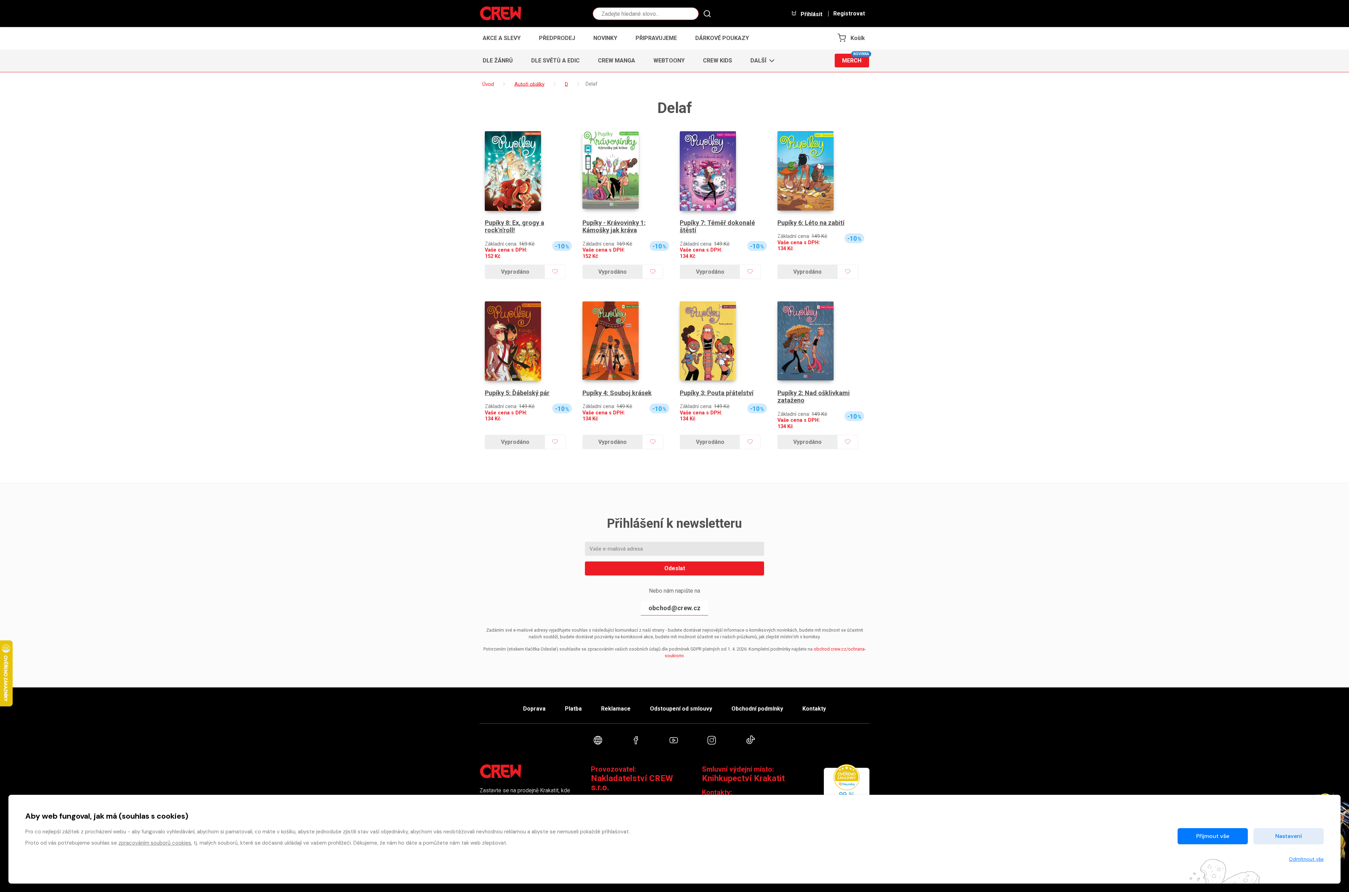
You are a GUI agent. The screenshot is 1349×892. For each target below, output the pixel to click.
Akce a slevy (502, 38)
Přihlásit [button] (810, 14)
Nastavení (1288, 836)
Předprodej (557, 38)
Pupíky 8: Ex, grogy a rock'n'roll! (514, 226)
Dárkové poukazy (722, 38)
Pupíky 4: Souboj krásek (617, 393)
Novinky (605, 38)
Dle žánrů (498, 60)
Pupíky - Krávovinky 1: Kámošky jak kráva (614, 226)
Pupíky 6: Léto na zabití (811, 222)
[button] (760, 60)
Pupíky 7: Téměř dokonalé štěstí (717, 226)
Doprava (534, 708)
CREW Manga (616, 60)
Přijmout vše (1212, 836)
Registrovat (849, 13)
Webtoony (669, 60)
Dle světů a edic (555, 60)
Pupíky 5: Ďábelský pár (517, 393)
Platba (573, 708)
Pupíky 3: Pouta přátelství (717, 393)
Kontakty (814, 708)
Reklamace (616, 708)
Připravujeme (656, 38)
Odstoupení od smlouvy (681, 708)
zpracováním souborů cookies (154, 842)
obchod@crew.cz (674, 608)
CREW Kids (717, 60)
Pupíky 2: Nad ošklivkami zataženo (813, 396)
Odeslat (674, 568)
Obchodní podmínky (757, 708)
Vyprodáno (515, 271)
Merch (855, 59)
